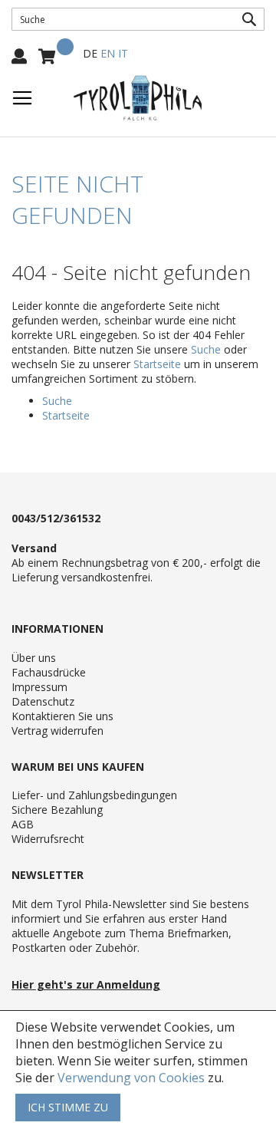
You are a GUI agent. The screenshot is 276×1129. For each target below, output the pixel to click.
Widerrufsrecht (48, 838)
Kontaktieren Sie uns (62, 716)
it (123, 53)
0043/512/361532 (56, 518)
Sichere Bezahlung (57, 809)
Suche (206, 349)
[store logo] (138, 98)
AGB (23, 824)
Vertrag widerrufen (58, 730)
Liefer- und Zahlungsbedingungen (94, 795)
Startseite (157, 364)
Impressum (39, 687)
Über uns (34, 657)
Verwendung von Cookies (131, 1077)
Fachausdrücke (49, 672)
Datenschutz (43, 701)
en (107, 53)
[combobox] (138, 19)
